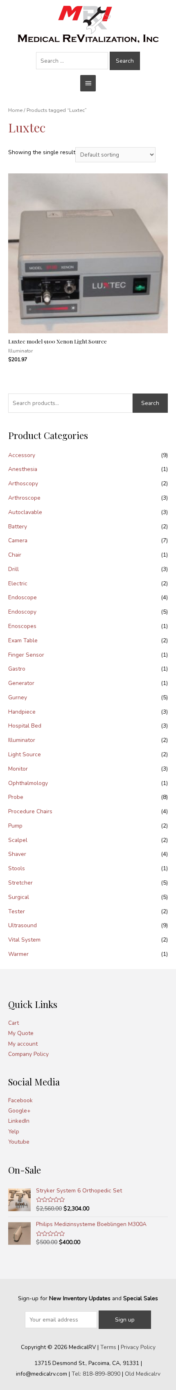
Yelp (13, 1131)
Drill (13, 569)
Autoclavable (25, 512)
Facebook (20, 1100)
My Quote (21, 1033)
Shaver (17, 854)
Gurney (17, 697)
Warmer (18, 954)
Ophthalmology (28, 783)
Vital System (24, 940)
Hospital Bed (24, 726)
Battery (17, 526)
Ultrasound (22, 925)
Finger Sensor (26, 655)
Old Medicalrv (142, 1374)
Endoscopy (22, 612)
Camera (17, 540)
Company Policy (28, 1054)
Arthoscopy (23, 483)
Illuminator (21, 740)
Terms (108, 1347)
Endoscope (22, 597)
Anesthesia (22, 469)
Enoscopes (22, 626)
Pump (15, 826)
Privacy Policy (138, 1347)
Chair (14, 555)
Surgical (18, 897)
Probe (15, 797)
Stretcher (20, 883)
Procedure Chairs (30, 811)
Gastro (16, 669)
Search (150, 403)
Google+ (19, 1111)
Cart (13, 1023)
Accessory (21, 455)
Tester (16, 911)
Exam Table (23, 640)
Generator (21, 683)
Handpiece (22, 712)
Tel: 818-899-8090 (96, 1374)
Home (15, 110)
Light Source (24, 754)
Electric (17, 583)
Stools (16, 868)
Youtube (18, 1142)
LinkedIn (18, 1121)
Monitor (18, 769)
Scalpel (17, 840)
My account (23, 1044)
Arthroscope (24, 498)
